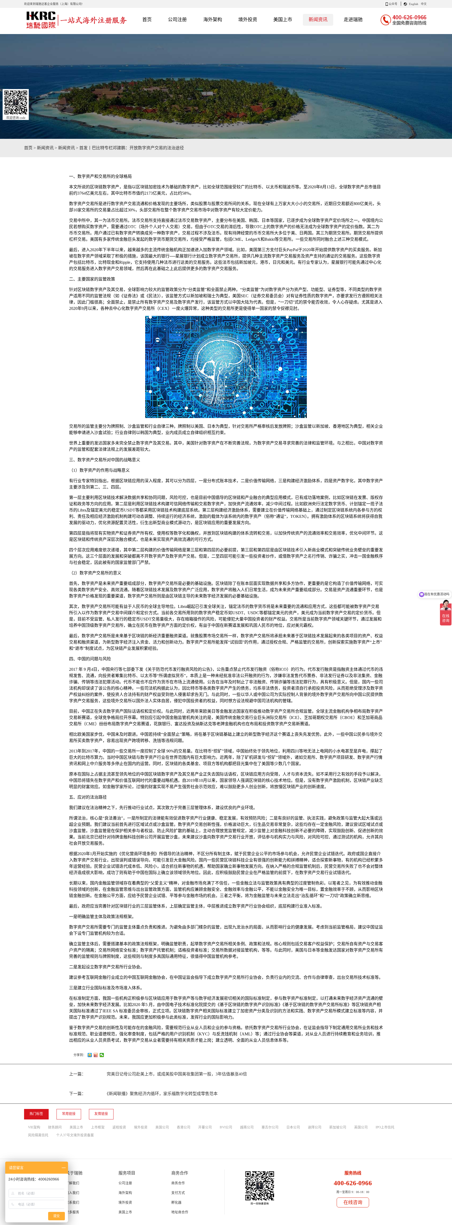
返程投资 (119, 1127)
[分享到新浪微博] (96, 1055)
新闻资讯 (45, 148)
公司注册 (125, 1183)
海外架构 (125, 1193)
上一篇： (158, 1074)
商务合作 (178, 1183)
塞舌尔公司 (270, 1127)
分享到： (80, 1055)
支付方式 (178, 1193)
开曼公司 (205, 1127)
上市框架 (98, 1127)
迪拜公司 (314, 1127)
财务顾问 (55, 1127)
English (413, 4)
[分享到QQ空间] (90, 1055)
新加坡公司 (337, 1127)
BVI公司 (226, 1127)
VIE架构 (34, 1127)
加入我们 (72, 1193)
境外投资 (141, 1127)
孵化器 (176, 1202)
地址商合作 (179, 1212)
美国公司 (162, 1127)
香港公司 (183, 1127)
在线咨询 (352, 1202)
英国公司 (361, 1127)
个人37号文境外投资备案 (75, 1135)
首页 (147, 19)
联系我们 (72, 1202)
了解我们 (72, 1183)
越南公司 (247, 1127)
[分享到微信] (102, 1055)
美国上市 (76, 1127)
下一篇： (143, 1093)
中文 (424, 4)
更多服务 (72, 1212)
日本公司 (293, 1127)
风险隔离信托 (38, 1135)
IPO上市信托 (385, 1127)
